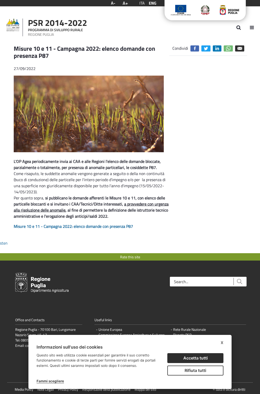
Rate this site (130, 257)
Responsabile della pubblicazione (106, 389)
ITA (142, 3)
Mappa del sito (145, 389)
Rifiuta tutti (195, 370)
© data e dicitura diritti (229, 389)
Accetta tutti (195, 358)
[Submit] (239, 281)
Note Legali (45, 389)
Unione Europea (110, 329)
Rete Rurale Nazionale (189, 329)
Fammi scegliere (50, 381)
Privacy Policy (68, 389)
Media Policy (24, 389)
